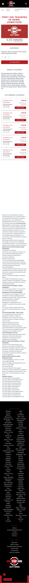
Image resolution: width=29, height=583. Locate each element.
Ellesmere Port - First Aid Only (8, 485)
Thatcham (20, 487)
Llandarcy (20, 431)
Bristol (8, 438)
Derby (8, 471)
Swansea (20, 475)
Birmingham (8, 422)
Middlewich (21, 443)
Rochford (20, 462)
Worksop (20, 519)
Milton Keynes (21, 445)
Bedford (8, 415)
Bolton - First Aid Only (8, 433)
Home (2, 10)
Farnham (8, 494)
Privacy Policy (14, 550)
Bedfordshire (8, 417)
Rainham (20, 458)
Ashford (8, 413)
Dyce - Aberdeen (8, 482)
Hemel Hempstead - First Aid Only (8, 510)
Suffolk (21, 471)
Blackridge (8, 430)
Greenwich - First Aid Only (8, 500)
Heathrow (8, 507)
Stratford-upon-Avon (21, 468)
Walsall (21, 490)
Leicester (20, 424)
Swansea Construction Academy (20, 479)
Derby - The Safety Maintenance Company (8, 479)
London (21, 433)
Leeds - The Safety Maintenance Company (21, 420)
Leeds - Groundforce (20, 414)
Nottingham (21, 452)
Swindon (20, 483)
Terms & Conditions (14, 552)
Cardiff (8, 449)
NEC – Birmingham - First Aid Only (21, 449)
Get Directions (15, 62)
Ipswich (8, 513)
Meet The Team (14, 544)
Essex (8, 488)
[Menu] (22, 3)
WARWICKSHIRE (21, 498)
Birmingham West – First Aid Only (8, 425)
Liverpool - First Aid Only (21, 428)
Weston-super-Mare (21, 503)
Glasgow (8, 498)
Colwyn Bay (8, 464)
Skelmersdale (20, 464)
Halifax (8, 503)
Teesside (21, 485)
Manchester (21, 435)
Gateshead (8, 496)
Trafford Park (20, 489)
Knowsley (8, 521)
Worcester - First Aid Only (21, 516)
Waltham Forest (21, 492)
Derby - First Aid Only (8, 474)
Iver (8, 517)
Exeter (8, 492)
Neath (20, 447)
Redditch (20, 460)
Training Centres (8, 10)
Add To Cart (20, 108)
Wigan (20, 506)
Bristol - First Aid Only (8, 440)
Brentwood (8, 436)
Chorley (8, 456)
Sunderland (21, 473)
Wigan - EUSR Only (21, 508)
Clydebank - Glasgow (8, 459)
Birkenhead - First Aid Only (8, 419)
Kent (8, 519)
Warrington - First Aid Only (21, 495)
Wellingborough (20, 500)
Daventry (8, 469)
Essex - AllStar (8, 490)
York (21, 521)
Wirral (20, 513)
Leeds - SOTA (20, 417)
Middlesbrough (21, 441)
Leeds (20, 411)
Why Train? (14, 542)
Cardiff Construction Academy (8, 451)
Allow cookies (8, 579)
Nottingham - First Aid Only (21, 455)
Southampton (20, 466)
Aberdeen (8, 411)
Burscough (8, 443)
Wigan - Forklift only (21, 510)
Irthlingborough (8, 515)
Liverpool (20, 426)
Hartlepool (8, 505)
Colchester (8, 462)
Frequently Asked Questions (14, 546)
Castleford (8, 454)
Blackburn (8, 428)
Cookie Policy (14, 548)
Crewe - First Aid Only (8, 467)
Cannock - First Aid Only (8, 446)
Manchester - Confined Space (20, 438)
